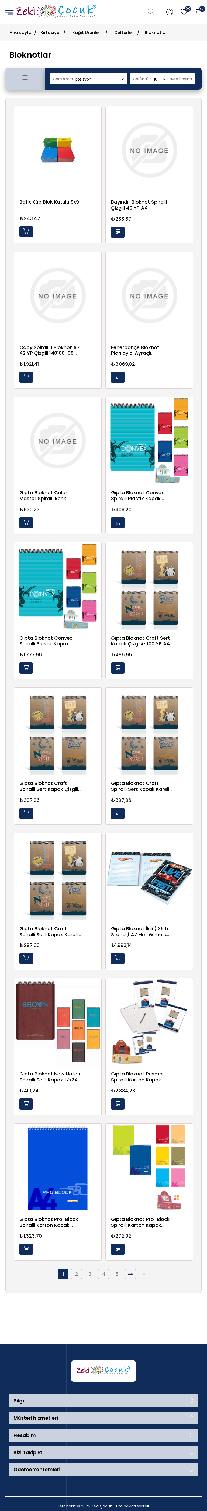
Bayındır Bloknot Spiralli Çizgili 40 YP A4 (139, 205)
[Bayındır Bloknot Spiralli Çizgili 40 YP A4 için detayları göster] (149, 150)
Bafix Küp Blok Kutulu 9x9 (49, 202)
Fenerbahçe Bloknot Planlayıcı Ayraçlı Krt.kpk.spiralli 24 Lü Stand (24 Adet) (142, 350)
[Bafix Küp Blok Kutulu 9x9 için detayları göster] (57, 150)
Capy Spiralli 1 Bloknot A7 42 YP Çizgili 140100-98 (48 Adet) (49, 350)
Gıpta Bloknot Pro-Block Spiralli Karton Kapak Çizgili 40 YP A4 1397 (140, 1222)
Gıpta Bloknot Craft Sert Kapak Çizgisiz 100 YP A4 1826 (140, 641)
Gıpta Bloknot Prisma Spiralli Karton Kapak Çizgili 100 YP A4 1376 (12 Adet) (140, 1076)
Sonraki (130, 1274)
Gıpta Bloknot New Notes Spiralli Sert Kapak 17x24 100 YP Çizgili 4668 (49, 1076)
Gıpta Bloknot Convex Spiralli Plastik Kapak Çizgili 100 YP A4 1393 (137, 495)
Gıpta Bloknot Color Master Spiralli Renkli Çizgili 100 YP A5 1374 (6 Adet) (47, 495)
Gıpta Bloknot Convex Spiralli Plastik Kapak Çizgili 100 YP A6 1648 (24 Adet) (49, 641)
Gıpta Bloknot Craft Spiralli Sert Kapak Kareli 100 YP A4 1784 (140, 786)
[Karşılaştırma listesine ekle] (96, 127)
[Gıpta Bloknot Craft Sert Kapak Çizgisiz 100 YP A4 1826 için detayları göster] (149, 586)
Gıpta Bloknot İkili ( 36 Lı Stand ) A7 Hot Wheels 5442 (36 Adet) (139, 931)
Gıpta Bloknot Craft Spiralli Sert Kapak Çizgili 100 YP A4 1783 (48, 786)
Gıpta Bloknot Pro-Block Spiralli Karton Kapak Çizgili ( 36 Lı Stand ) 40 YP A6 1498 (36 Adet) (48, 1222)
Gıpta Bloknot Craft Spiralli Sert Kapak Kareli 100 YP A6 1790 (48, 931)
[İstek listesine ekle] (96, 116)
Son (144, 1274)
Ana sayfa (20, 32)
